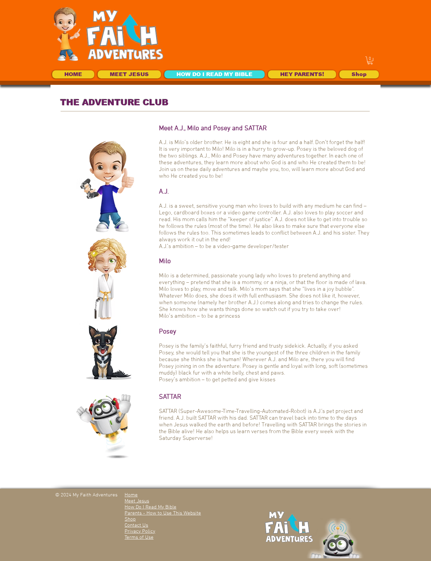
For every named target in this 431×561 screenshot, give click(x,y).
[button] (370, 61)
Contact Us (136, 525)
